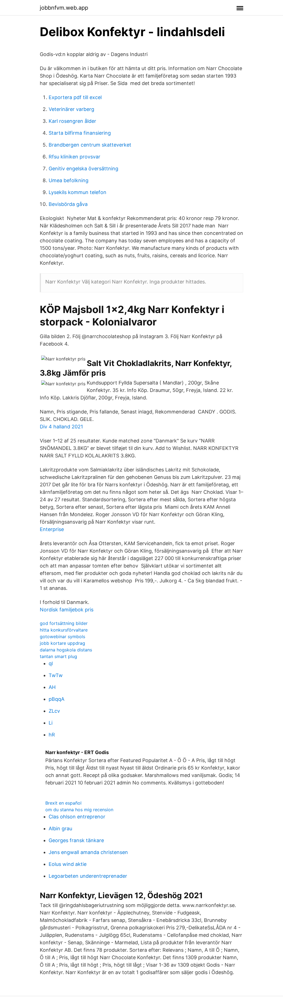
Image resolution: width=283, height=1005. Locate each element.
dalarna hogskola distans (66, 650)
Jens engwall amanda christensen (88, 852)
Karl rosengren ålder (72, 121)
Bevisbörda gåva (68, 204)
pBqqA (56, 699)
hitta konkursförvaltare (64, 630)
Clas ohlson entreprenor (77, 817)
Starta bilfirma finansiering (80, 133)
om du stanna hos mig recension (79, 809)
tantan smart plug (58, 656)
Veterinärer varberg (71, 109)
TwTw (56, 675)
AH (52, 687)
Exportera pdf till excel (75, 97)
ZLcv (54, 711)
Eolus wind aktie (68, 864)
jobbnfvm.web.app (64, 7)
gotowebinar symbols (62, 636)
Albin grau (60, 828)
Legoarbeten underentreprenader (88, 876)
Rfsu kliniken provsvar (74, 157)
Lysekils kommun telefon (77, 192)
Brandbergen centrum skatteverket (90, 145)
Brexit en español (63, 803)
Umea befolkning (68, 180)
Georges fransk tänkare (76, 840)
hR (52, 735)
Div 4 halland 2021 (61, 426)
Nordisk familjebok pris (66, 609)
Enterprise (52, 529)
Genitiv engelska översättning (83, 168)
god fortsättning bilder (64, 623)
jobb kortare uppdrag (62, 643)
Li (51, 723)
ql (51, 663)
